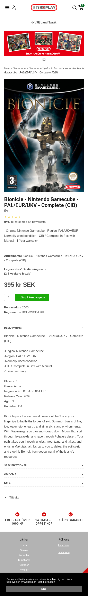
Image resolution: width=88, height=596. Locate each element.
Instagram (64, 552)
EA (6, 210)
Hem (7, 68)
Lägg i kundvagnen (32, 297)
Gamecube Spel (39, 68)
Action (55, 68)
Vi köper (24, 565)
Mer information (46, 581)
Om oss (24, 550)
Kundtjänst (24, 560)
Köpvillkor (24, 555)
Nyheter (24, 569)
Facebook (63, 545)
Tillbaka (13, 497)
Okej (44, 588)
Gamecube (19, 68)
